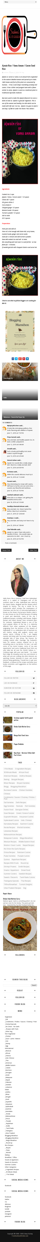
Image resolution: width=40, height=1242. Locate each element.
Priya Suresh (11, 437)
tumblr (7, 1209)
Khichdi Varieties (23, 827)
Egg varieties (9, 806)
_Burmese (8, 1070)
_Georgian (8, 1072)
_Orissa (7, 1119)
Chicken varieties (25, 790)
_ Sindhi (7, 1126)
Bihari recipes (9, 783)
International (9, 1048)
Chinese (7, 794)
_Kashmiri (8, 1109)
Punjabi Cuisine (24, 856)
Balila (5, 397)
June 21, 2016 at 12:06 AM (15, 514)
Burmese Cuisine (10, 790)
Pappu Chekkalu (19, 744)
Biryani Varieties (23, 783)
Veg (23, 72)
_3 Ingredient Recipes (12, 1169)
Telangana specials (11, 881)
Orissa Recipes (9, 852)
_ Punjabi (8, 1121)
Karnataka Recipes (11, 824)
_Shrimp (7, 1043)
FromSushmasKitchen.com (20, 1236)
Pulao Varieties (9, 856)
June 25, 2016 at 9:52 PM (15, 539)
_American (8, 1063)
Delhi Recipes (21, 802)
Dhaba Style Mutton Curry (22, 726)
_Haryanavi (8, 1104)
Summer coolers (10, 874)
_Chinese (8, 1056)
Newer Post (6, 550)
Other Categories (10, 1167)
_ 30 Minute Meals (11, 1172)
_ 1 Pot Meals (9, 1174)
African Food (24, 772)
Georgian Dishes (21, 809)
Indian (7, 1089)
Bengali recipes (17, 779)
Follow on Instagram (12, 693)
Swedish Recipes (25, 874)
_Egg (6, 1046)
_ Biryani (7, 1148)
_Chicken (8, 1036)
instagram (8, 1214)
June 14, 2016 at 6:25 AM (15, 456)
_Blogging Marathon (11, 1138)
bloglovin (8, 1206)
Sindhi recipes (23, 866)
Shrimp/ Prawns (10, 866)
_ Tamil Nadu (9, 1128)
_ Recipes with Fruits (11, 1029)
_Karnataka (8, 1111)
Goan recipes (9, 813)
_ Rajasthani (9, 1123)
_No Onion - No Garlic (12, 1026)
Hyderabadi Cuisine (11, 820)
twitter (7, 1199)
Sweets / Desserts (11, 877)
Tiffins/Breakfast (10, 884)
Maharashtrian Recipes (13, 834)
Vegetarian (8, 1017)
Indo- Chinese (26, 820)
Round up (24, 863)
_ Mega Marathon (11, 1140)
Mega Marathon (26, 838)
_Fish (6, 1041)
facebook (8, 1186)
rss (6, 1202)
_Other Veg (8, 1031)
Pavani (9, 481)
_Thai (6, 1060)
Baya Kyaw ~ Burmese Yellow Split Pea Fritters (24, 754)
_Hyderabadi (9, 1106)
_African (7, 1053)
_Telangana (9, 1131)
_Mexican (8, 1051)
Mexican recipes (10, 842)
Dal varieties (9, 802)
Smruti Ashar (12, 460)
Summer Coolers (10, 1165)
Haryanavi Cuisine (26, 817)
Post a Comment (11, 543)
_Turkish (7, 1068)
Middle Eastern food (26, 842)
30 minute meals (10, 772)
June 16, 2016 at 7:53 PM (15, 491)
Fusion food (8, 809)
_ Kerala (7, 1114)
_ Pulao (7, 1150)
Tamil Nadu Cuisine (27, 877)
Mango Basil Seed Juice (21, 735)
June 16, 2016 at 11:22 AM (15, 477)
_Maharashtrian (10, 1116)
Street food (25, 870)
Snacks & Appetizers (11, 1160)
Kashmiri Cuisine (26, 824)
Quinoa (7, 859)
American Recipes (10, 776)
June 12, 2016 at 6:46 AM (15, 444)
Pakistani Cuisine (23, 852)
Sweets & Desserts (11, 1162)
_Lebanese (8, 1087)
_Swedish (8, 1085)
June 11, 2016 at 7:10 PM (15, 433)
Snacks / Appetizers (11, 870)
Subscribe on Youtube (12, 688)
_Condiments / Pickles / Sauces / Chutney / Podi (21, 1022)
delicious (8, 1204)
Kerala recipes (9, 827)
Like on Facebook (10, 683)
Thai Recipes (26, 881)
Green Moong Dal (8, 378)
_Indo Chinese (9, 1058)
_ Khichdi (8, 1152)
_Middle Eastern (10, 1065)
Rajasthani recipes (19, 859)
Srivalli (9, 449)
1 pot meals (8, 769)
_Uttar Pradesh (10, 1133)
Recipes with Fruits (11, 863)
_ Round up (8, 1143)
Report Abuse (7, 893)
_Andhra (7, 1092)
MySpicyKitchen (13, 426)
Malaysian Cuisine (11, 838)
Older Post (33, 550)
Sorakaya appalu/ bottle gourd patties (23, 719)
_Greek (7, 1075)
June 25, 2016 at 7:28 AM (15, 525)
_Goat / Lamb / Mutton (12, 1039)
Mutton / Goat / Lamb (12, 845)
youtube (7, 1211)
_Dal (6, 1019)
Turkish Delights (25, 884)
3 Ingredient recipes (23, 769)
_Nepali (7, 1080)
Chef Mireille (12, 529)
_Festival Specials (10, 1024)
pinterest (8, 1216)
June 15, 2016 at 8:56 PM (15, 468)
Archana (10, 472)
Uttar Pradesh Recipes (12, 888)
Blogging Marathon (18, 786)
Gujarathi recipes (10, 817)
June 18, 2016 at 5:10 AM (15, 502)
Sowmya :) (11, 518)
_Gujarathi (8, 1102)
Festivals (19, 806)
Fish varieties (30, 806)
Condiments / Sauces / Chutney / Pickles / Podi (19, 798)
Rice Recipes (9, 1145)
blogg (6, 786)
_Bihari (7, 1094)
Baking (6, 779)
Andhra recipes (25, 776)
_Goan (7, 1099)
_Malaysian (8, 1077)
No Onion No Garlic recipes (14, 849)
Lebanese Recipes (11, 831)
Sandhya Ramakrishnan (16, 506)
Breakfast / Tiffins (11, 1157)
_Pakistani (8, 1082)
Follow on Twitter (11, 678)
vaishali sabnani (13, 495)
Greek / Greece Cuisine (25, 813)
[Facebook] (19, 6)
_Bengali (7, 1097)
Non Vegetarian (10, 1034)
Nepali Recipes (28, 845)
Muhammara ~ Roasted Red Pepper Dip (14, 417)
